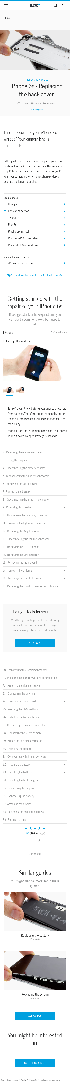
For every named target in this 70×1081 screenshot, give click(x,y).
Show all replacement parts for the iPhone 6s (37, 275)
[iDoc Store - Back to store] (35, 5)
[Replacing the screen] (35, 971)
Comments (35, 853)
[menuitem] (55, 5)
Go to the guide (36, 109)
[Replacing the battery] (35, 912)
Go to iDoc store (35, 1063)
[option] (35, 363)
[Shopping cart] (64, 5)
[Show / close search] (55, 5)
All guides (35, 1015)
